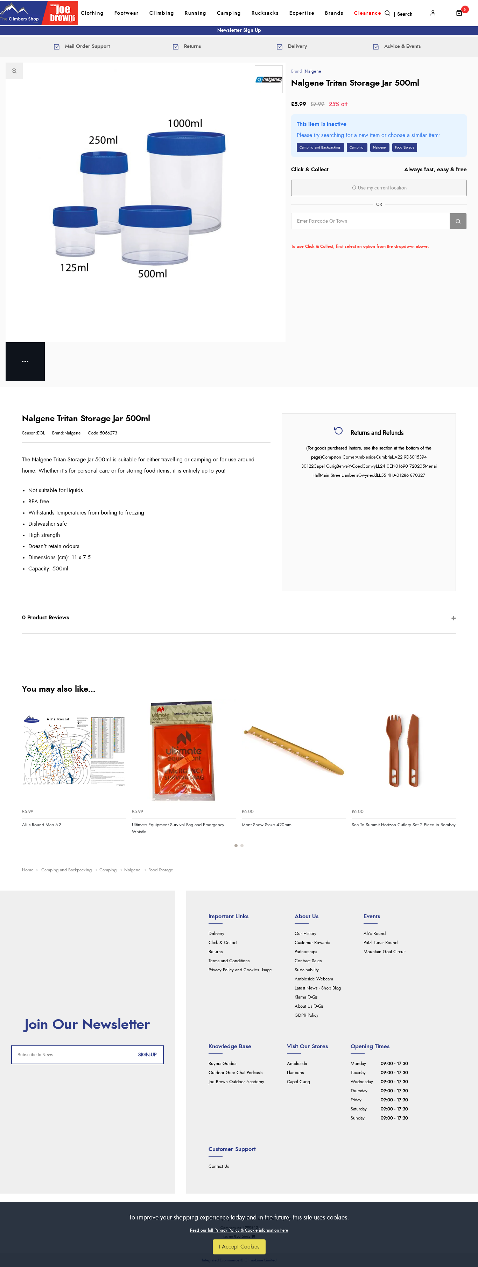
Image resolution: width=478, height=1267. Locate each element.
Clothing (92, 13)
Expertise (302, 13)
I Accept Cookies (239, 1247)
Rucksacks (265, 13)
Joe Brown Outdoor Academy (236, 1082)
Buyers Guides (222, 1063)
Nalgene (313, 71)
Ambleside (297, 1063)
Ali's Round (375, 933)
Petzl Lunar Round (381, 943)
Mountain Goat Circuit (385, 952)
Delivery (216, 933)
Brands (334, 13)
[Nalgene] (269, 79)
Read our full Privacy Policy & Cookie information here (239, 1230)
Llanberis (295, 1073)
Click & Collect (223, 943)
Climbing (161, 13)
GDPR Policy (306, 1015)
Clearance (367, 13)
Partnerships (306, 952)
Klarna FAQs (306, 997)
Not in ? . (335, 237)
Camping (229, 13)
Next (449, 777)
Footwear (126, 13)
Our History (305, 933)
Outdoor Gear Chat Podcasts (235, 1073)
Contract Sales (308, 961)
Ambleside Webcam (314, 979)
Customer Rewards (312, 943)
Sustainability (307, 970)
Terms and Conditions (229, 961)
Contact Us (219, 1166)
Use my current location (382, 188)
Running (195, 13)
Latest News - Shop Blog (318, 988)
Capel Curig (298, 1082)
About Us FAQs (309, 1006)
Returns (216, 952)
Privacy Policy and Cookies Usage (240, 970)
